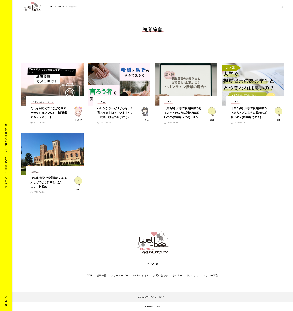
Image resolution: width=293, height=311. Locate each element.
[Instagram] (6, 297)
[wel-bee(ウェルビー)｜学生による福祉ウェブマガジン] (31, 6)
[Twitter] (6, 301)
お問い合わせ (160, 275)
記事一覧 (101, 275)
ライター (177, 275)
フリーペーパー (119, 275)
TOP (89, 275)
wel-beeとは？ (141, 275)
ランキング (193, 275)
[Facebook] (6, 305)
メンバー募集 (211, 275)
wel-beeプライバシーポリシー (152, 297)
